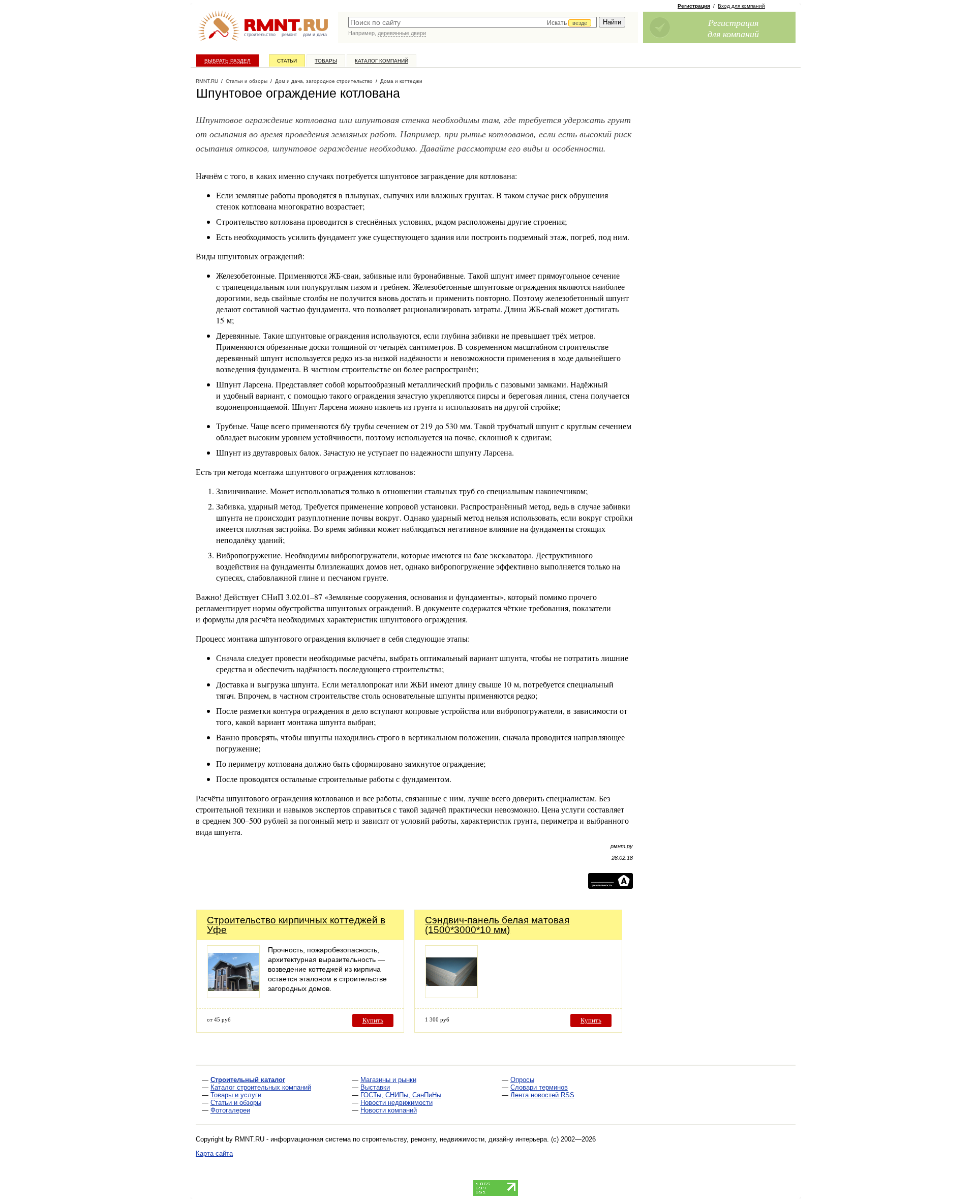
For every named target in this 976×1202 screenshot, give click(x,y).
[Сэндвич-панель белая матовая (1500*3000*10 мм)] (451, 995)
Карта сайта (214, 1153)
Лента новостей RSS (542, 1095)
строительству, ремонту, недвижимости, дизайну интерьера (454, 1139)
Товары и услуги (235, 1095)
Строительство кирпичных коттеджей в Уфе (296, 925)
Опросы (522, 1080)
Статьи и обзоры (235, 1102)
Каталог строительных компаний (260, 1087)
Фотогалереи (230, 1110)
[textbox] (472, 22)
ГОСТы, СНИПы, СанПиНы (400, 1095)
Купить (372, 1020)
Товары (326, 61)
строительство (260, 34)
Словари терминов (539, 1087)
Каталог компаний (381, 61)
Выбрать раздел (227, 61)
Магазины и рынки (388, 1080)
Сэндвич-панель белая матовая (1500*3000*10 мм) (497, 925)
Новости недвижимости (396, 1102)
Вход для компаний (741, 6)
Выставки (375, 1087)
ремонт (289, 34)
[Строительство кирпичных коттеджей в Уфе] (233, 995)
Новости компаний (388, 1110)
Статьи (287, 61)
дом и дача (315, 34)
